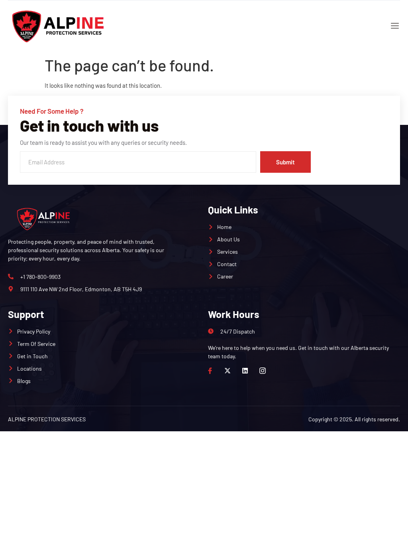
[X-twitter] (227, 370)
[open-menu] (393, 26)
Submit (285, 162)
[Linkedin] (245, 370)
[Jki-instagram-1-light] (262, 370)
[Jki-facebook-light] (210, 370)
